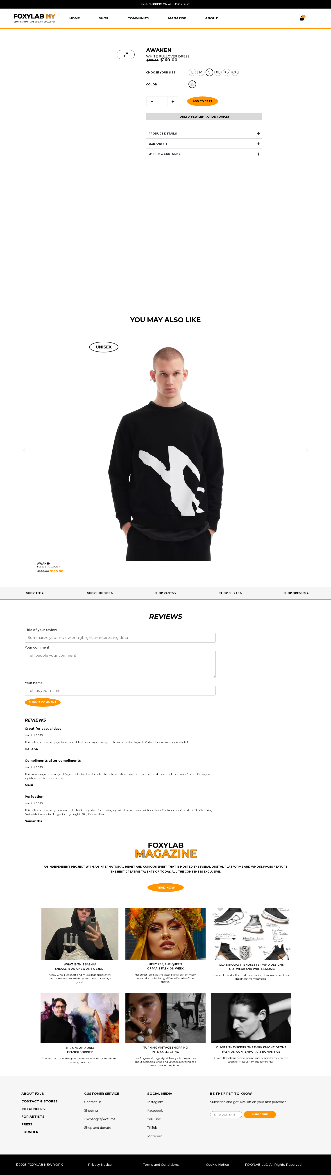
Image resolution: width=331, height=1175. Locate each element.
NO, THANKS (165, 623)
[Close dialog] (201, 555)
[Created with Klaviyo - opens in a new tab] (165, 640)
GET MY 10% (165, 610)
